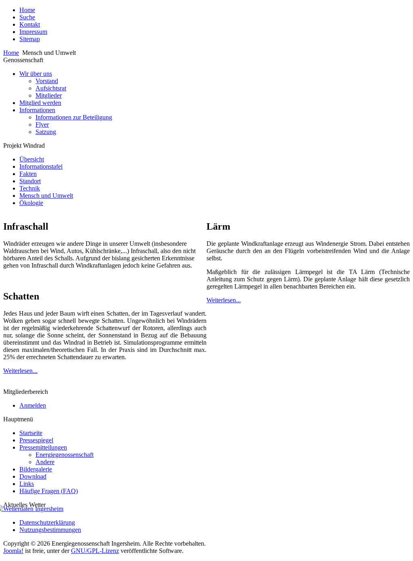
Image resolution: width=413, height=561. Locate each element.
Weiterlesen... (20, 370)
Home (11, 52)
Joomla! (13, 550)
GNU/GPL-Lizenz (95, 550)
